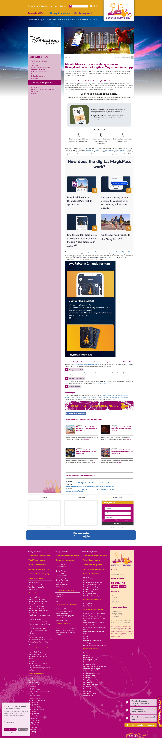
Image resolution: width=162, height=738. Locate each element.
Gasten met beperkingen (36, 700)
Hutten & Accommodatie (65, 590)
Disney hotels (87, 604)
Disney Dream (60, 569)
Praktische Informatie (38, 76)
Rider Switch (87, 687)
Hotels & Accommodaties (92, 599)
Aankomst (31, 680)
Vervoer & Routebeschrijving (40, 67)
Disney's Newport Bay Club (37, 601)
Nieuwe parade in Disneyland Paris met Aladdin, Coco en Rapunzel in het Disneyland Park (86, 428)
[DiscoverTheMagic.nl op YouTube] (123, 583)
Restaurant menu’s (34, 696)
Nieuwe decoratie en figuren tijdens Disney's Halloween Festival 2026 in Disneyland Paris (91, 490)
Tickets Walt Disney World (92, 565)
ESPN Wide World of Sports (92, 596)
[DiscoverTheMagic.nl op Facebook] (112, 583)
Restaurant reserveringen (36, 698)
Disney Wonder (61, 566)
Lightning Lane (88, 678)
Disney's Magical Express (91, 673)
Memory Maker (88, 682)
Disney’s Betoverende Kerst (37, 656)
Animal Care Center (35, 725)
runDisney (31, 670)
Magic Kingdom (88, 578)
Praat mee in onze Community (81, 527)
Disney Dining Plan (89, 664)
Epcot (85, 580)
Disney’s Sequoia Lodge (36, 604)
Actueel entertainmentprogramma (42, 89)
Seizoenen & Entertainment (40, 74)
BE (95, 6)
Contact (44, 6)
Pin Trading (32, 732)
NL (91, 6)
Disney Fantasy (61, 571)
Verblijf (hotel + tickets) (39, 61)
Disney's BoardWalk (89, 594)
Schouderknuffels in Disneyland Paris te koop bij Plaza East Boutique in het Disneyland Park (122, 451)
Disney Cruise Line (60, 13)
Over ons (63, 6)
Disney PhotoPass (34, 714)
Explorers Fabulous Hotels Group (39, 622)
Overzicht (34, 78)
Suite (57, 601)
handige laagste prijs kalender (88, 373)
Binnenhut (59, 594)
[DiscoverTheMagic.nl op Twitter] (116, 583)
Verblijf (30, 678)
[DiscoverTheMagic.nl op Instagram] (119, 583)
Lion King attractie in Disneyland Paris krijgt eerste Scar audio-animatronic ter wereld (122, 428)
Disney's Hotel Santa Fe (36, 608)
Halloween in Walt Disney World (94, 614)
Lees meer (86, 439)
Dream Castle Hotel (35, 613)
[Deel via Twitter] (79, 536)
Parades (31, 661)
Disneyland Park (33, 582)
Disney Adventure (62, 580)
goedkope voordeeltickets (103, 383)
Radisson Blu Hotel (34, 619)
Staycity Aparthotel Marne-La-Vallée (40, 640)
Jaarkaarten (35, 65)
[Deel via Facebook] (74, 536)
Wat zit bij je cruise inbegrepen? (66, 628)
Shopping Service (34, 720)
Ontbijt (30, 693)
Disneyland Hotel (34, 597)
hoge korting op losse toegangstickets (92, 397)
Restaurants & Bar (62, 609)
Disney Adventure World (36, 585)
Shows (30, 659)
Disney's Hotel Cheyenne (36, 606)
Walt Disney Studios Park (36, 587)
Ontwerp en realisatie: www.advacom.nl (121, 622)
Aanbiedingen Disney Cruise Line (67, 555)
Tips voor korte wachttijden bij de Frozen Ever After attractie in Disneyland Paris (88, 483)
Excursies (59, 635)
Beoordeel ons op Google (44, 527)
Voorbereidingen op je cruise (65, 632)
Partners (114, 599)
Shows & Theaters (62, 613)
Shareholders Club (34, 729)
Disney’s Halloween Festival (37, 654)
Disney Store (115, 616)
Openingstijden (36, 87)
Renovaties (35, 91)
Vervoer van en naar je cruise (65, 630)
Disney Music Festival (35, 652)
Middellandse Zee (62, 584)
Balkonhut (59, 599)
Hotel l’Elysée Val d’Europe (37, 628)
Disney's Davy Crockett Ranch (38, 610)
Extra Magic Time (34, 684)
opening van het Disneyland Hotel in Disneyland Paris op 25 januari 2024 (109, 252)
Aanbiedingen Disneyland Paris (42, 83)
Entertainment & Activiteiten (66, 605)
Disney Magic (60, 564)
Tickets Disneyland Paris (37, 565)
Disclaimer (115, 597)
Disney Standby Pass (35, 707)
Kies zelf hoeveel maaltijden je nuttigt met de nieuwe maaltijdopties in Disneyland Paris (90, 486)
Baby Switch (32, 718)
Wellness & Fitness (62, 620)
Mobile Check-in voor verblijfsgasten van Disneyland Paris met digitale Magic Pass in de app (72, 19)
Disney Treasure (61, 575)
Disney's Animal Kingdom (92, 585)
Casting (31, 734)
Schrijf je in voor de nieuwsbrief (117, 527)
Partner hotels (87, 606)
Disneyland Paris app (35, 716)
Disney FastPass (33, 705)
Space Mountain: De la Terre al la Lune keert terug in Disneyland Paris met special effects (87, 451)
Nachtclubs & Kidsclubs (64, 611)
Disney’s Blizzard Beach (91, 589)
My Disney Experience (90, 684)
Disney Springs (88, 591)
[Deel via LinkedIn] (88, 536)
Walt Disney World (83, 13)
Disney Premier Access (36, 709)
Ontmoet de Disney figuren (37, 663)
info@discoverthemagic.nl (118, 574)
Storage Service (33, 723)
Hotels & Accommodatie (39, 72)
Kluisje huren (87, 691)
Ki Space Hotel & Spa (35, 637)
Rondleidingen (33, 727)
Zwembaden (60, 618)
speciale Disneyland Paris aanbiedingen (87, 364)
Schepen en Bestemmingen (65, 560)
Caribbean (59, 582)
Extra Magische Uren (90, 660)
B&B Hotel (31, 635)
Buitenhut (59, 597)
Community (33, 6)
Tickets (33, 63)
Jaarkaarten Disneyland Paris (38, 569)
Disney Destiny (61, 578)
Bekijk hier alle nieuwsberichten (74, 491)
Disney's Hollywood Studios (92, 582)
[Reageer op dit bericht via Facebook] (99, 413)
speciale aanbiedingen (108, 395)
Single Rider (32, 711)
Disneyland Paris (36, 13)
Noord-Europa (60, 587)
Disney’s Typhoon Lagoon (91, 587)
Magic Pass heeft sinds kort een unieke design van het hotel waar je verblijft (106, 150)
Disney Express (33, 702)
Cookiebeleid (115, 601)
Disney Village (33, 589)
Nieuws (53, 6)
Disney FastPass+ (89, 675)
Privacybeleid (115, 602)
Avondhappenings (34, 665)
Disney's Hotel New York (36, 599)
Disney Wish (60, 573)
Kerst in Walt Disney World (92, 616)
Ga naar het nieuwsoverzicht (122, 57)
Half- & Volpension (34, 689)
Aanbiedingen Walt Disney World (95, 555)
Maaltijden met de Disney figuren (39, 691)
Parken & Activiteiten (38, 70)
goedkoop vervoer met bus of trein (116, 397)
